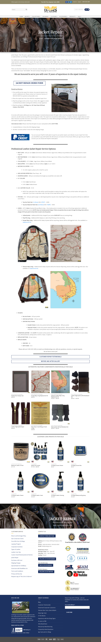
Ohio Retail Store (42, 624)
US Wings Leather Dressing (57, 495)
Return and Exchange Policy (18, 536)
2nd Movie (41, 204)
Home (21, 16)
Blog (39, 602)
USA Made (45, 16)
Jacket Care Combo (35, 465)
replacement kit (27, 222)
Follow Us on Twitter (46, 571)
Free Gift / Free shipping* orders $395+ (50, 2)
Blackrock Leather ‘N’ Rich (17, 465)
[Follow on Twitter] (71, 2)
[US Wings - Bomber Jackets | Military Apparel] (50, 10)
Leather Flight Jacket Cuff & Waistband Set (80, 396)
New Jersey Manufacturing (45, 626)
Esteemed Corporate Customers (47, 607)
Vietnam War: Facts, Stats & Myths (47, 610)
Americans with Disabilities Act (19, 568)
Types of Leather (15, 549)
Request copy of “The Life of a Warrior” (21, 576)
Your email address (70, 604)
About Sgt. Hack (42, 613)
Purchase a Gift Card (16, 560)
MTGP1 (43, 202)
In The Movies (41, 615)
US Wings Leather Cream (37, 495)
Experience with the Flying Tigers (47, 618)
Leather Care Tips (16, 552)
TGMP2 (49, 204)
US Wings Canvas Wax (76, 465)
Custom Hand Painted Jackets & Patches (22, 555)
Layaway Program (16, 544)
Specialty (72, 16)
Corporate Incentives (17, 547)
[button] (78, 9)
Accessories (63, 16)
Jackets (27, 16)
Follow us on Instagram (47, 559)
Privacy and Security (16, 574)
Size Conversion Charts (17, 538)
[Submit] (26, 9)
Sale (79, 16)
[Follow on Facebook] (66, 2)
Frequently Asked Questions (45, 629)
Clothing (54, 16)
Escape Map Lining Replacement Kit (39, 395)
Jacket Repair (14, 557)
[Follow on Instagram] (69, 2)
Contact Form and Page (47, 536)
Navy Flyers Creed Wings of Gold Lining (39, 427)
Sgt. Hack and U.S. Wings (44, 632)
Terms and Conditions (17, 571)
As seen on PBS (42, 621)
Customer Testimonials (44, 605)
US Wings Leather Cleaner (17, 495)
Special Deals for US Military (18, 565)
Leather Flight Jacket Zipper (17, 426)
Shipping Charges (16, 563)
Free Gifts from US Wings (18, 541)
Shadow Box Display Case (17, 395)
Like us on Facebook (46, 565)
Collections (36, 16)
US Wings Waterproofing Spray (78, 495)
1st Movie (35, 202)
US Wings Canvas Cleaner (57, 465)
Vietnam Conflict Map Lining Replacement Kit (57, 396)
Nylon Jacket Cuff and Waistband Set (59, 427)
